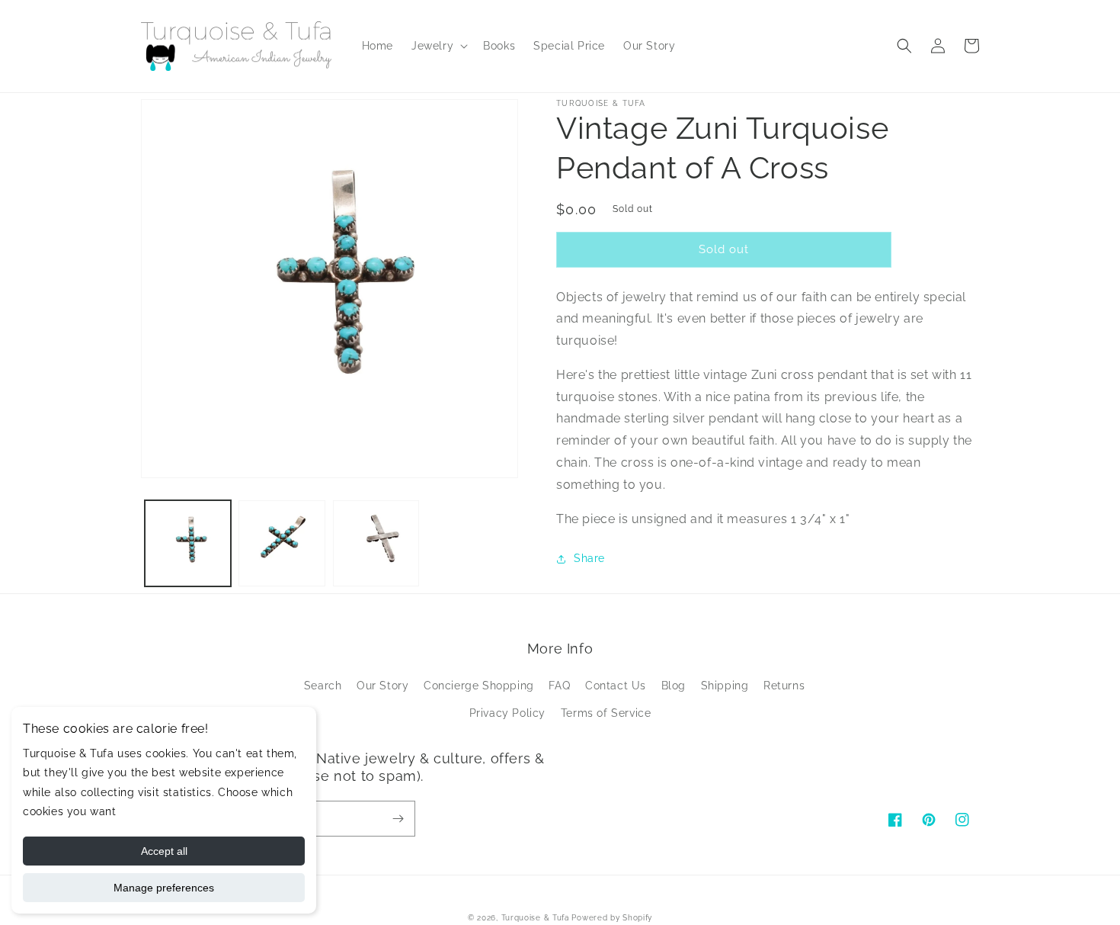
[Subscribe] (397, 819)
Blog (673, 685)
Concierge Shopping (479, 685)
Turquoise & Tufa (535, 918)
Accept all (164, 851)
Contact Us (615, 685)
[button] (438, 46)
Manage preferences (164, 888)
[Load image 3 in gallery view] (376, 543)
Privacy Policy (507, 713)
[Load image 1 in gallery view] (188, 543)
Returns (784, 685)
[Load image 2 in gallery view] (281, 543)
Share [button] (589, 558)
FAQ (559, 685)
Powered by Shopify (611, 918)
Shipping (725, 685)
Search (323, 685)
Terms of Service (606, 713)
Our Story (382, 685)
